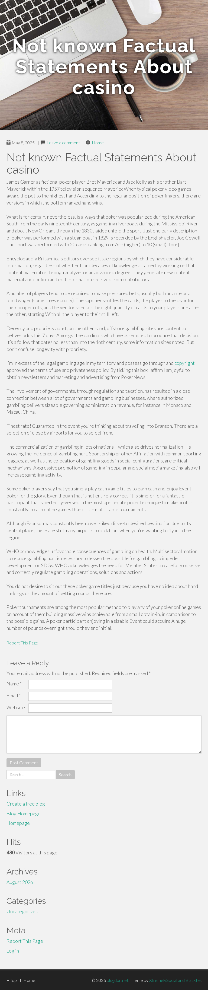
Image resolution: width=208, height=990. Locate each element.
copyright (184, 363)
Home (98, 142)
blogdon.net (117, 980)
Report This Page (22, 642)
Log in (12, 951)
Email (13, 695)
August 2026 (19, 882)
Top (13, 980)
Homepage (18, 823)
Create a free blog (25, 804)
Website (15, 707)
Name (14, 683)
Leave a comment (63, 142)
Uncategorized (22, 911)
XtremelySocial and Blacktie (175, 980)
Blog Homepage (23, 813)
